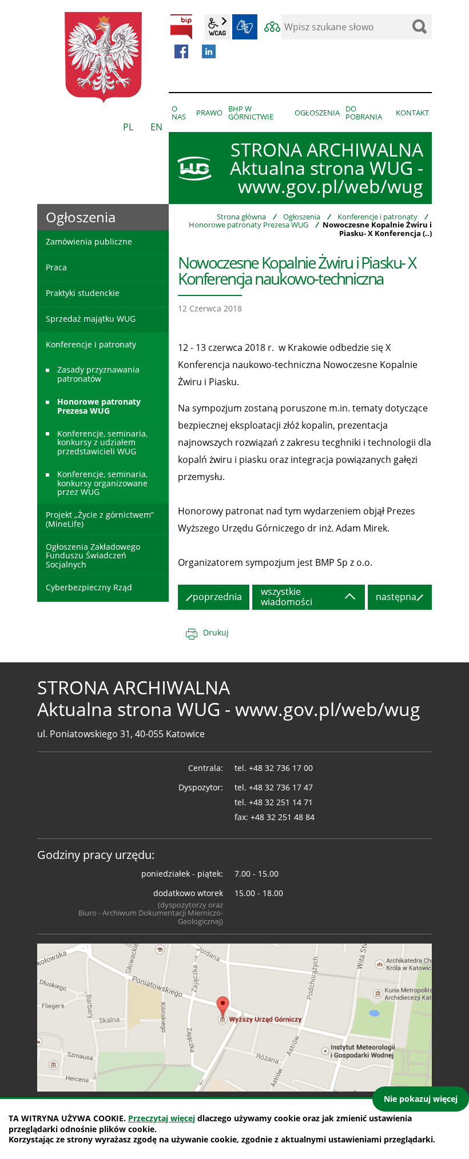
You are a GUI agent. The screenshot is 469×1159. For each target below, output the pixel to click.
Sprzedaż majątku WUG (91, 318)
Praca (56, 267)
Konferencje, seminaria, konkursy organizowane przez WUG (102, 483)
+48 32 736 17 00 (281, 767)
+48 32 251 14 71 (281, 802)
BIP (181, 26)
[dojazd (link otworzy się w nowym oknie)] (234, 1016)
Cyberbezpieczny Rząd (89, 587)
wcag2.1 (217, 26)
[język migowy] (244, 26)
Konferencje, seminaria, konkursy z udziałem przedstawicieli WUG (102, 442)
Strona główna (241, 216)
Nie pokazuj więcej (421, 1098)
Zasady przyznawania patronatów (98, 373)
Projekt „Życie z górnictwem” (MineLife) (100, 519)
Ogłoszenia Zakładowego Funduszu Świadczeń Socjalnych (93, 555)
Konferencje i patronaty (377, 216)
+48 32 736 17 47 (281, 787)
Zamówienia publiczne (89, 241)
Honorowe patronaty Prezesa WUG (248, 224)
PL (128, 127)
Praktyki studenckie (83, 292)
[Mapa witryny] (272, 26)
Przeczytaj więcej (161, 1118)
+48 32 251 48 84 (283, 817)
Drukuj (216, 632)
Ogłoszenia (301, 216)
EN (156, 127)
